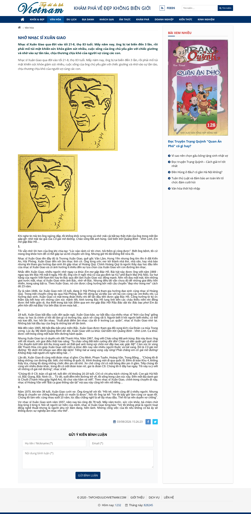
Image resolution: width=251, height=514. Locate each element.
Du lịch (71, 19)
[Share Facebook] (148, 421)
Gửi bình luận (88, 475)
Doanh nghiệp (164, 19)
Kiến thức (185, 19)
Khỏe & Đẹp (37, 19)
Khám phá (142, 19)
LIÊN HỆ (169, 497)
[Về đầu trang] (246, 206)
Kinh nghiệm (206, 19)
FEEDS (171, 8)
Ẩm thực (125, 19)
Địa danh (88, 19)
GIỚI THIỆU (137, 497)
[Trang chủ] (22, 19)
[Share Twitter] (155, 421)
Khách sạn (107, 19)
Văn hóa (55, 19)
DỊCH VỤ (154, 497)
